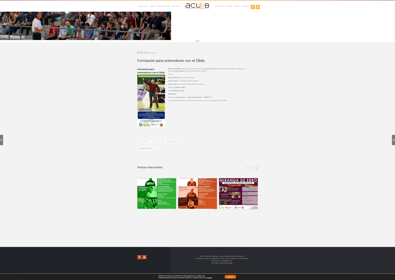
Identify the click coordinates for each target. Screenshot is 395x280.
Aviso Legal (214, 263)
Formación (155, 142)
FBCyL (147, 142)
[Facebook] (253, 7)
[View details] (157, 194)
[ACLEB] (197, 6)
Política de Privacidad (225, 263)
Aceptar (230, 277)
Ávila (140, 142)
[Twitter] (258, 7)
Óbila (162, 142)
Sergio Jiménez (171, 142)
